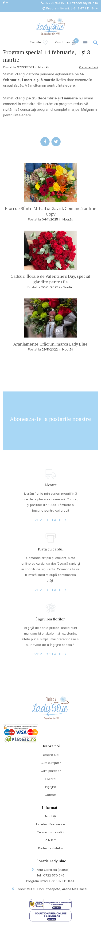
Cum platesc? (51, 771)
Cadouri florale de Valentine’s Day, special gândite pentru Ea (50, 279)
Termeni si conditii (50, 832)
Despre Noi (50, 755)
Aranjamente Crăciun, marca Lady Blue (50, 344)
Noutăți (43, 67)
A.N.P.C (50, 840)
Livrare (50, 779)
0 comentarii (88, 67)
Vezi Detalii (49, 520)
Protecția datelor (50, 848)
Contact (50, 795)
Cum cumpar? (50, 763)
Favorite (35, 42)
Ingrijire (50, 787)
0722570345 (54, 3)
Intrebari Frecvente (50, 824)
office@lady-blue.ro (85, 3)
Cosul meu (65, 42)
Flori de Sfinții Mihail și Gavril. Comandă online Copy (50, 211)
